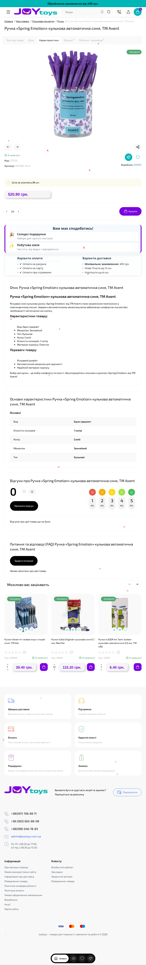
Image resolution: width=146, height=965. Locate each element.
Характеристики (49, 40)
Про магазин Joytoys (16, 867)
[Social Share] (138, 147)
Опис (31, 40)
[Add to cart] (44, 667)
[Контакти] (119, 12)
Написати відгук (24, 505)
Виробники (10, 899)
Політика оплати (14, 890)
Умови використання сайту (20, 871)
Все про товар (15, 40)
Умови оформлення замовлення (23, 895)
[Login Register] (128, 12)
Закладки (57, 871)
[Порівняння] (90, 958)
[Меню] (8, 12)
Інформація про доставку (19, 876)
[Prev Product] (8, 147)
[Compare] (128, 157)
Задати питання (23, 560)
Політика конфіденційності (20, 885)
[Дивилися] (73, 958)
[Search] (102, 12)
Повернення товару (16, 881)
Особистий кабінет (62, 867)
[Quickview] (20, 629)
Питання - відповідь (91, 40)
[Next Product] (17, 147)
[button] (129, 584)
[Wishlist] (138, 157)
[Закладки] (82, 958)
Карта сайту (11, 908)
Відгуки (69, 40)
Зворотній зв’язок (61, 876)
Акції (7, 904)
